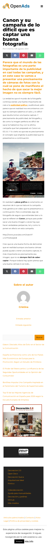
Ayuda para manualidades (19, 493)
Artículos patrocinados (14, 518)
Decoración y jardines (17, 497)
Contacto (30, 518)
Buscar (39, 337)
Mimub (11, 500)
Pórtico (11, 483)
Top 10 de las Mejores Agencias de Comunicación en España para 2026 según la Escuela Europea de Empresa (23, 396)
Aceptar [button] (19, 541)
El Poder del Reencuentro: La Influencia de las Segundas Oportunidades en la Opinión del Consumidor (23, 372)
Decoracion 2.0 (14, 470)
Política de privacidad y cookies (24, 521)
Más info (29, 541)
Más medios (13, 503)
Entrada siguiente (23, 325)
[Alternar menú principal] (42, 6)
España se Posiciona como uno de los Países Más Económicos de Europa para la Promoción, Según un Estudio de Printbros (23, 358)
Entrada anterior (23, 319)
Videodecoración (15, 490)
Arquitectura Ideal (16, 480)
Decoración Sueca (16, 477)
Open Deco (13, 474)
